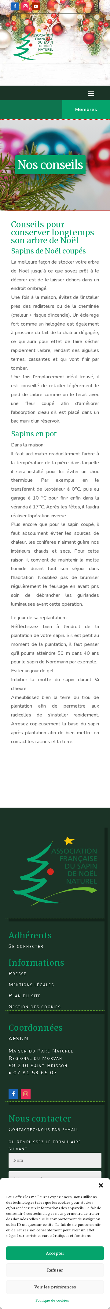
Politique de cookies (52, 1300)
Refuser (55, 1270)
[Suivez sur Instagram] (25, 6)
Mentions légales (31, 984)
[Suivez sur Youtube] (36, 6)
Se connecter (26, 946)
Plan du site (25, 995)
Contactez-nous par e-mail (43, 1129)
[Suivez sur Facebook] (15, 6)
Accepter (55, 1253)
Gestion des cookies (35, 1006)
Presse (18, 973)
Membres (86, 109)
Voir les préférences (55, 1287)
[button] (101, 1185)
